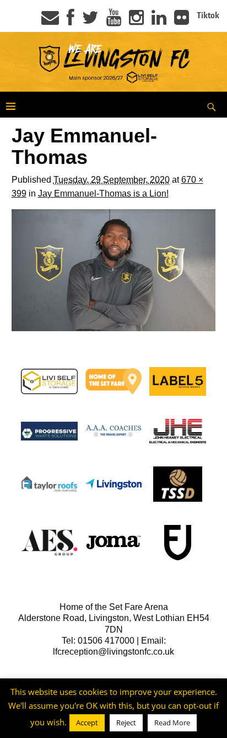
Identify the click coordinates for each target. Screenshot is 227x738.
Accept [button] (87, 723)
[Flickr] (181, 21)
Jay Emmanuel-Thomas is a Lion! (103, 193)
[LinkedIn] (159, 21)
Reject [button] (126, 723)
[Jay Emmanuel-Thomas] (114, 270)
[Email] (50, 21)
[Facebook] (70, 21)
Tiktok (208, 15)
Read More (172, 723)
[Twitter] (90, 21)
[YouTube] (113, 21)
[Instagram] (136, 21)
